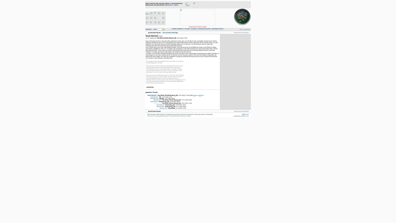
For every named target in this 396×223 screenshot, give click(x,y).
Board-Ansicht (238, 32)
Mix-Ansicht (245, 32)
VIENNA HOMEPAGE (177, 29)
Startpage (148, 29)
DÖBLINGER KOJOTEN (204, 29)
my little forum (245, 116)
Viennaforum (150, 116)
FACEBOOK (194, 29)
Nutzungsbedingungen (162, 116)
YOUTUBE (187, 29)
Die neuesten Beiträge (170, 33)
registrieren (247, 29)
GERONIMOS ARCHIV (217, 29)
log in (241, 29)
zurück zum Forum (154, 33)
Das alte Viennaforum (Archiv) (177, 116)
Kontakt (189, 116)
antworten (150, 87)
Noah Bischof (151, 95)
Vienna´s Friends (173, 5)
